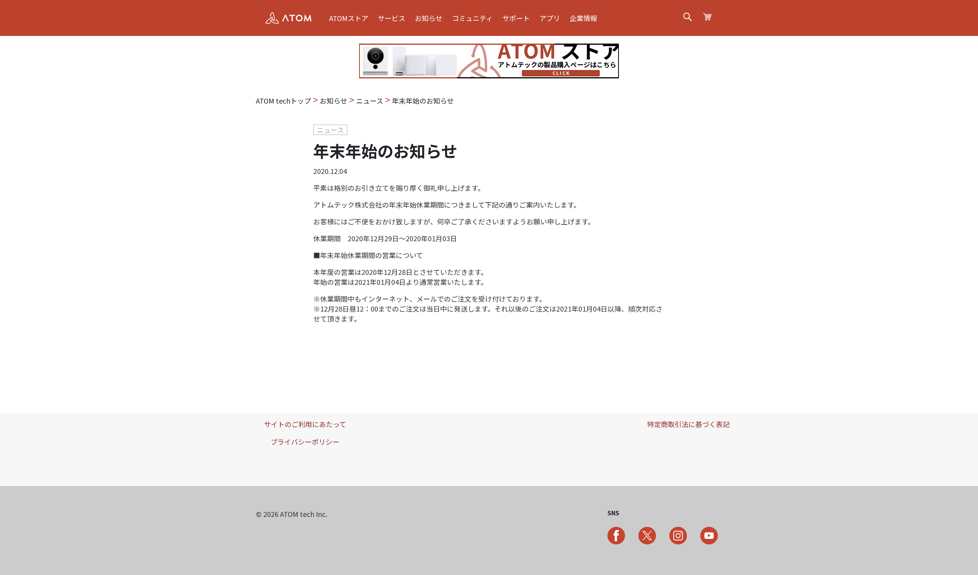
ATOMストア (348, 18)
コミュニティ (472, 18)
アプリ (549, 18)
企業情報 (583, 18)
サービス (391, 18)
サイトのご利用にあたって (305, 424)
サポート (516, 18)
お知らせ (428, 18)
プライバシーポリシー (304, 442)
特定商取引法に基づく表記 (688, 424)
